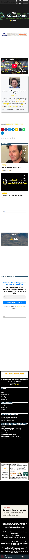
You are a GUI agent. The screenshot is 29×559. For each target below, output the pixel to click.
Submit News (4, 409)
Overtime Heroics (21, 108)
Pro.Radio (4, 532)
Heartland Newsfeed (16, 100)
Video (14, 12)
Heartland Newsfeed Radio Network (9, 417)
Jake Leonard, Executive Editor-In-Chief (14, 92)
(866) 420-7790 (15, 385)
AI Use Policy (4, 398)
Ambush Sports (7, 104)
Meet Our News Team (5, 391)
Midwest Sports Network (11, 106)
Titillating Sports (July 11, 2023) (11, 168)
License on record (19, 527)
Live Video (5, 192)
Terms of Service (17, 537)
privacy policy (20, 306)
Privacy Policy (4, 399)
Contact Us (3, 411)
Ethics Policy (3, 396)
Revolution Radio (5, 419)
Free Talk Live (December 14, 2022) (12, 195)
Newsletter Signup (5, 405)
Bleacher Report (11, 108)
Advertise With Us (5, 394)
